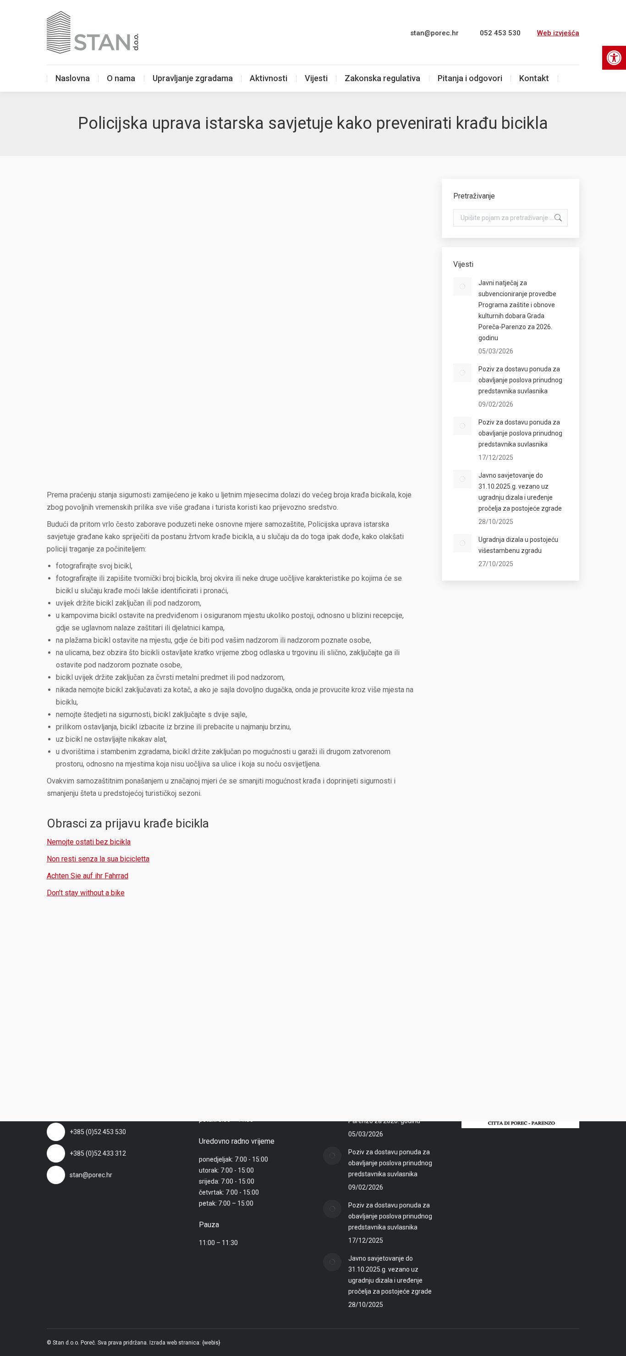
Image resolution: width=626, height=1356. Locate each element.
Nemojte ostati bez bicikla (89, 842)
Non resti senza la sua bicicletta (98, 858)
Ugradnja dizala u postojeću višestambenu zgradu (518, 545)
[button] (614, 58)
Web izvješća (558, 33)
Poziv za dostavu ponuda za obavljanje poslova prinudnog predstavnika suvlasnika (520, 380)
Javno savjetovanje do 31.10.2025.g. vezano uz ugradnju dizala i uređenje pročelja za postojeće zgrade (520, 492)
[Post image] (462, 286)
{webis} (211, 1342)
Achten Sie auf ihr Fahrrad (87, 875)
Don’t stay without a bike (86, 892)
